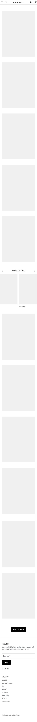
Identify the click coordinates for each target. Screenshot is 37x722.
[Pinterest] (8, 668)
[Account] (30, 2)
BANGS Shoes (8, 715)
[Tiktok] (5, 668)
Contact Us (4, 680)
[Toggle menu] (2, 2)
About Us (4, 689)
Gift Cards (4, 698)
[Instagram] (2, 668)
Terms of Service (6, 701)
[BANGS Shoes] (18, 2)
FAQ (3, 686)
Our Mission (5, 692)
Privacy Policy (5, 695)
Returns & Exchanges (7, 683)
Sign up (6, 662)
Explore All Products (18, 629)
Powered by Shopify (16, 715)
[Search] (7, 2)
